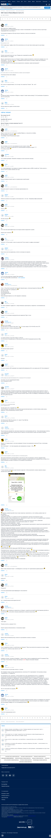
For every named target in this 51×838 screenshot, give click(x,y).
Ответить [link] (2, 35)
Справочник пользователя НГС (8, 767)
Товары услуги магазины (10, 10)
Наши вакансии (4, 797)
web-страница (21, 277)
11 (29, 18)
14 (37, 18)
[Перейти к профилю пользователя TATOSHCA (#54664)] (2, 155)
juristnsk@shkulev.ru (32, 815)
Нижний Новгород (5, 786)
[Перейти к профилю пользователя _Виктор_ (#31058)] (2, 40)
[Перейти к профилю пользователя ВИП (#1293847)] (2, 302)
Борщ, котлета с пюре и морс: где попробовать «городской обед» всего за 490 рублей (24, 739)
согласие (2, 8)
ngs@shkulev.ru (16, 814)
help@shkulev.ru (10, 816)
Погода (18, 1)
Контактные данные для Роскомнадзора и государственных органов (14, 804)
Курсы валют (38, 1)
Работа (9, 1)
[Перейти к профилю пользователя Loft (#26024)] (2, 239)
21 (46, 18)
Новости (13, 1)
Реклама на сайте (5, 793)
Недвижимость (4, 1)
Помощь (3, 799)
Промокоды (45, 1)
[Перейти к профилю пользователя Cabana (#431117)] (2, 165)
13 (34, 18)
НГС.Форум (3, 10)
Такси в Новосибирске (20, 10)
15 (39, 18)
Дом (22, 1)
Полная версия (4, 765)
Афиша (33, 1)
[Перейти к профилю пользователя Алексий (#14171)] (2, 284)
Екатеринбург (4, 784)
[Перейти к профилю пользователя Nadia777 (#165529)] (2, 365)
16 (42, 18)
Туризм (29, 1)
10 (27, 18)
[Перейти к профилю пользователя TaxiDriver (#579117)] (2, 258)
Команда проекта (5, 795)
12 (32, 18)
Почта (25, 1)
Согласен (47, 7)
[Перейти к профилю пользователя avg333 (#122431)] (2, 25)
